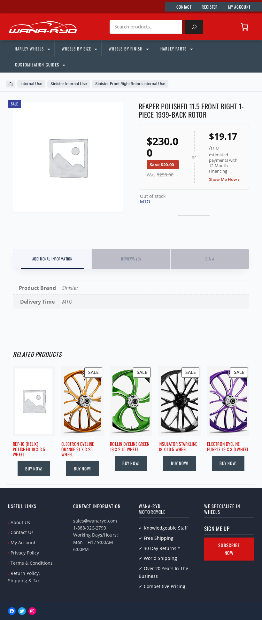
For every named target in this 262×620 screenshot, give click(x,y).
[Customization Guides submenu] (63, 64)
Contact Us (22, 532)
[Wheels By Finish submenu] (147, 48)
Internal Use (31, 83)
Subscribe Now (229, 549)
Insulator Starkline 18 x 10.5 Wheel (177, 446)
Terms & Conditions (32, 563)
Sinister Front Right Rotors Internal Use (130, 83)
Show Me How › (224, 179)
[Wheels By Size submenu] (95, 48)
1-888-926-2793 (89, 528)
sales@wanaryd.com (95, 521)
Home (10, 84)
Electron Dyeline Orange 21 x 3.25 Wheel (77, 449)
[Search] (194, 27)
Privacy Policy (25, 553)
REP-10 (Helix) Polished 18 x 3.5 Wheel (29, 449)
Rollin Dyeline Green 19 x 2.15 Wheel (130, 446)
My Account (23, 542)
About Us (20, 522)
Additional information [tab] (52, 258)
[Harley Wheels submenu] (48, 48)
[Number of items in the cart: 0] (244, 26)
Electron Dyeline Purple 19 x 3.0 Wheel (228, 446)
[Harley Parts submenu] (191, 48)
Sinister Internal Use (68, 83)
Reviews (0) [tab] (131, 258)
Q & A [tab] (209, 258)
